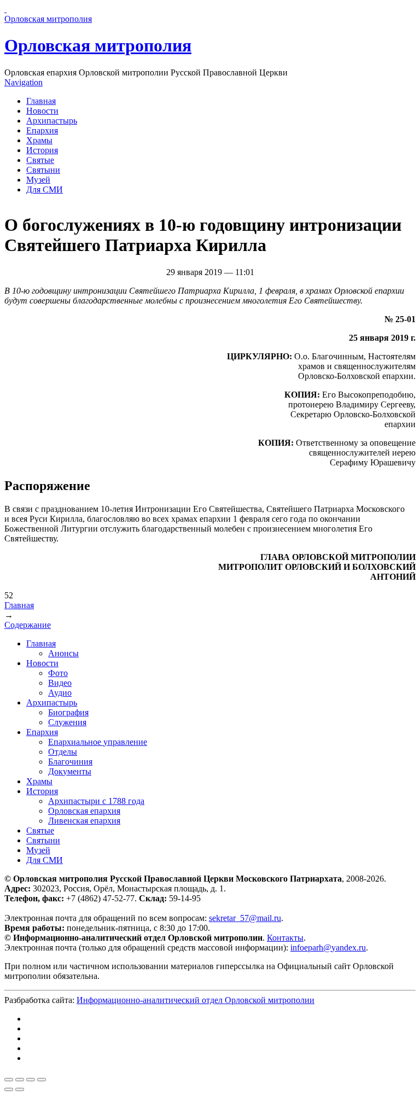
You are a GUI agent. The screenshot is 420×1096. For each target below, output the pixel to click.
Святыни (43, 169)
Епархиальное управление (97, 742)
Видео (60, 682)
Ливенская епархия (84, 820)
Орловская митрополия (97, 45)
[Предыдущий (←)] (8, 1089)
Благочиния (70, 761)
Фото (58, 673)
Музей (38, 179)
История (42, 150)
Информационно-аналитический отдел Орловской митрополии (195, 1000)
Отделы (62, 751)
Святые (40, 160)
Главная (41, 101)
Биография (68, 712)
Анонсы (63, 653)
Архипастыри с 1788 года (96, 801)
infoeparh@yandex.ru (328, 947)
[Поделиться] (19, 1079)
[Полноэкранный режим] (30, 1079)
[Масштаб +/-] (41, 1079)
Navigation (23, 82)
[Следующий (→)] (19, 1089)
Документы (69, 771)
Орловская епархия (84, 810)
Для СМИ (44, 189)
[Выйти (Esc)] (8, 1079)
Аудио (60, 692)
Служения (67, 722)
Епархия (42, 130)
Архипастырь (51, 120)
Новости (42, 110)
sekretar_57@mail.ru (245, 918)
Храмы (39, 140)
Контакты (285, 937)
